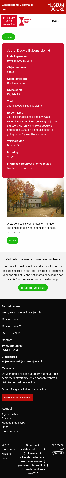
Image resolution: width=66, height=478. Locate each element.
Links (5, 427)
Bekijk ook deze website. (17, 397)
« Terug (8, 37)
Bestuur (6, 418)
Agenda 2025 (10, 414)
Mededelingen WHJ (14, 422)
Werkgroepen (10, 431)
